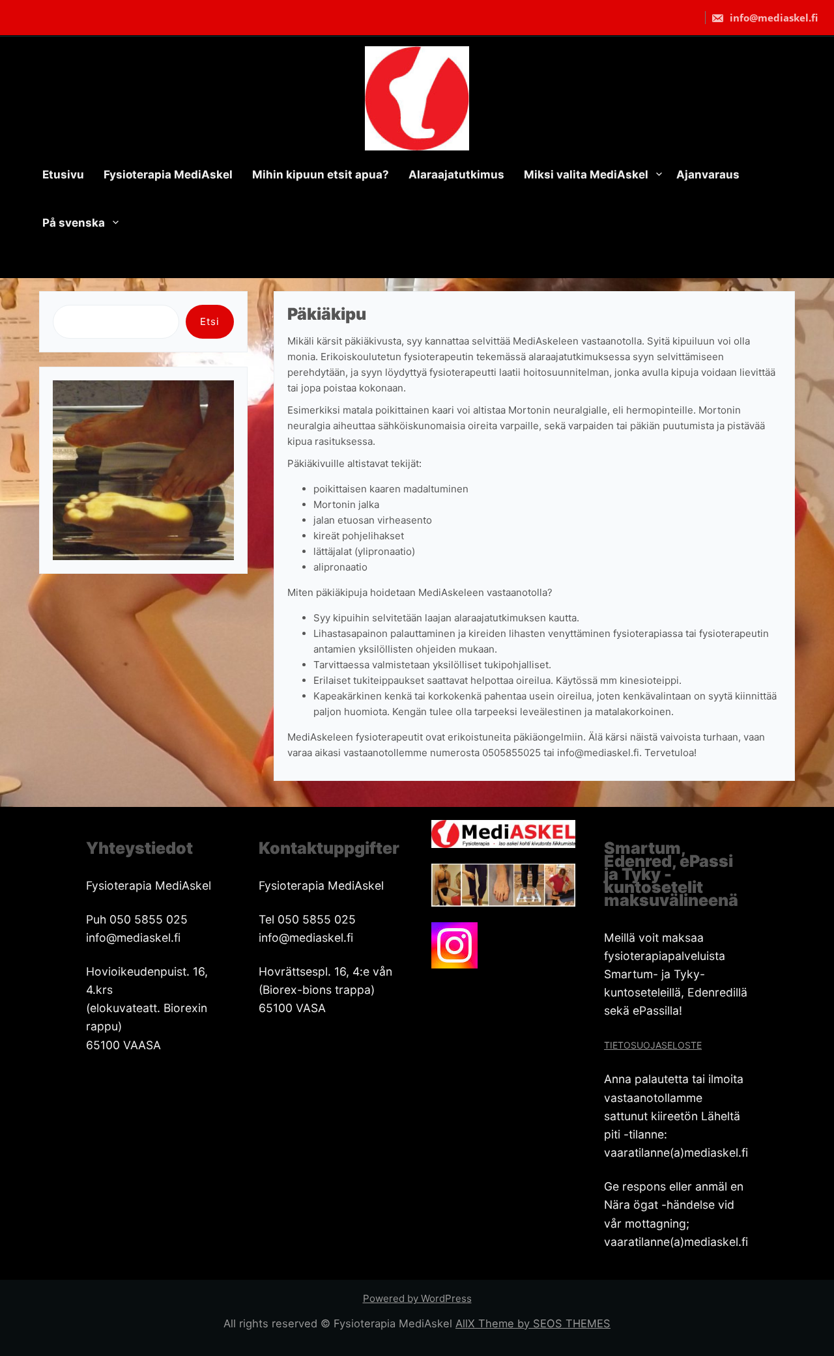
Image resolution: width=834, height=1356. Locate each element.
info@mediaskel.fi (772, 17)
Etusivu (63, 174)
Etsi (210, 321)
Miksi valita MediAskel (586, 174)
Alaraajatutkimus (456, 174)
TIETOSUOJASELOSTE (653, 1045)
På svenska (73, 222)
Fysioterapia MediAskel (168, 174)
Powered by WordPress (417, 1298)
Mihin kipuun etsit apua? (320, 174)
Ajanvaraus (708, 174)
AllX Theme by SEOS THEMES (533, 1323)
